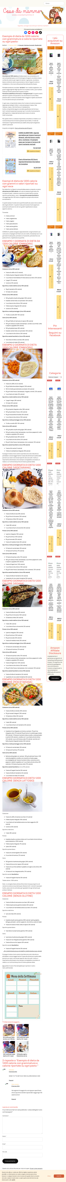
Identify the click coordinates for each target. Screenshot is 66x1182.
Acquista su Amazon (34, 151)
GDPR (13, 1180)
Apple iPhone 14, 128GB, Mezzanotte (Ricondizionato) (51, 69)
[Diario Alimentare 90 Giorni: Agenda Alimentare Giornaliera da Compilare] (10, 166)
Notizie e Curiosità (29, 45)
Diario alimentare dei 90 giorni (23, 128)
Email (4, 1144)
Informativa (55, 678)
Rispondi (11, 1080)
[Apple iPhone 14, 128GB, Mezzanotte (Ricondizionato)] (51, 55)
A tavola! (21, 45)
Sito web (4, 1151)
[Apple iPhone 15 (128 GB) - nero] (51, 141)
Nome (4, 1136)
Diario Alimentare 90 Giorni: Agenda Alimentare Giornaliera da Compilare (29, 161)
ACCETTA (59, 1176)
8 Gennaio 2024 (13, 1071)
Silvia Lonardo (15, 1084)
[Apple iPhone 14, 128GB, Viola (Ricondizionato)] (51, 234)
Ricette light (38, 45)
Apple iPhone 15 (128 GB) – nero (51, 152)
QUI (3, 966)
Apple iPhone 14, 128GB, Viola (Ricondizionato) (51, 247)
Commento (5, 1116)
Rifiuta (49, 1176)
